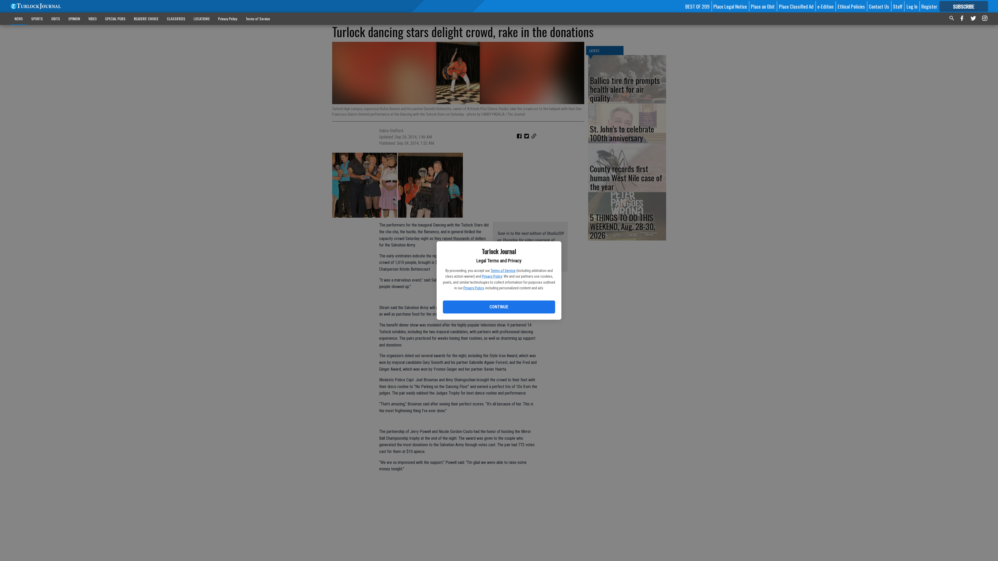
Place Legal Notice (730, 6)
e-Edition (825, 6)
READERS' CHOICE (146, 18)
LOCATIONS (202, 18)
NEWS (19, 18)
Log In (912, 6)
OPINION (74, 18)
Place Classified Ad (796, 6)
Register (929, 6)
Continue (499, 306)
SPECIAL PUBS (115, 18)
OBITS (55, 18)
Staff (897, 6)
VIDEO (92, 18)
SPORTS (37, 18)
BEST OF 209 (697, 6)
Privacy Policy (492, 276)
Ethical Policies (851, 6)
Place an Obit (763, 6)
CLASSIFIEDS (176, 18)
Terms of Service (503, 271)
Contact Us (879, 6)
